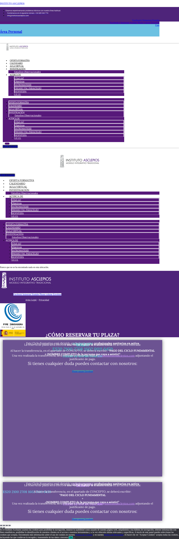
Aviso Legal (31, 300)
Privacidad (44, 300)
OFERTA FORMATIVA (19, 102)
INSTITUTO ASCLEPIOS (12, 3)
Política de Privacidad (113, 535)
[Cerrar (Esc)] (9, 525)
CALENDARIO (15, 105)
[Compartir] (7, 525)
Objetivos (19, 81)
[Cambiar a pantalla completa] (4, 525)
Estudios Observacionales (27, 71)
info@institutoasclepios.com (116, 355)
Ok (71, 537)
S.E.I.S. (17, 94)
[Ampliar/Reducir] (1, 525)
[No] (74, 538)
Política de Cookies (83, 535)
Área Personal (11, 31)
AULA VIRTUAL (16, 109)
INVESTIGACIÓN (17, 68)
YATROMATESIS (23, 84)
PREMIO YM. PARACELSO (28, 88)
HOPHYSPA (20, 91)
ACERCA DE (15, 74)
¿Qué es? (19, 78)
